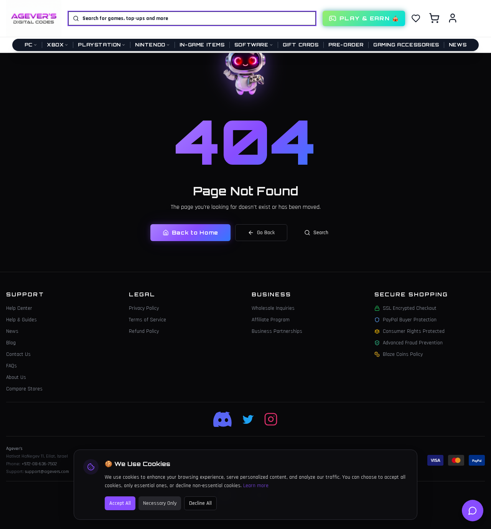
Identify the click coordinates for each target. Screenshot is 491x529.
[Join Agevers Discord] (223, 419)
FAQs (11, 365)
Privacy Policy (144, 308)
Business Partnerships (277, 331)
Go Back (266, 232)
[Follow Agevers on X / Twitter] (248, 419)
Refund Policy (144, 331)
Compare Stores (24, 388)
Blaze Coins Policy (403, 354)
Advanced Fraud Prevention (413, 342)
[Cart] (434, 18)
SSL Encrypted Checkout (410, 308)
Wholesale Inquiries (273, 308)
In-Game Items (202, 45)
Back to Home (195, 232)
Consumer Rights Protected (414, 331)
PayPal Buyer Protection (410, 319)
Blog (11, 342)
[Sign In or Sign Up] (452, 18)
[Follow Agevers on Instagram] (271, 419)
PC (29, 45)
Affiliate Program (271, 319)
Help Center (19, 308)
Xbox (55, 45)
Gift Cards (301, 45)
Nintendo (150, 45)
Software (251, 45)
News (457, 45)
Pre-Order (346, 45)
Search (320, 232)
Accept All (120, 503)
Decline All (200, 503)
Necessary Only (159, 503)
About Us (16, 377)
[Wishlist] (415, 18)
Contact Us (18, 354)
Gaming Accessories (406, 45)
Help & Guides (21, 319)
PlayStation (99, 45)
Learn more (256, 485)
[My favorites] (415, 18)
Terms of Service (147, 319)
